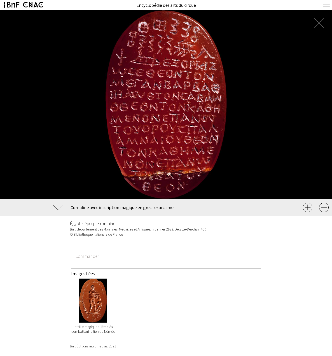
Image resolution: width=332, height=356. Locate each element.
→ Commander (84, 256)
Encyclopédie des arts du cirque (166, 5)
